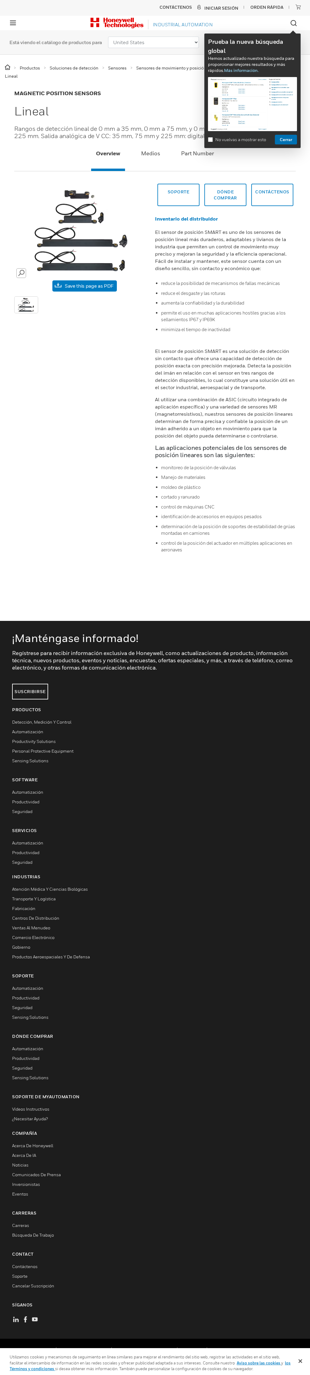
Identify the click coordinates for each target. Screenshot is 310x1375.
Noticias (20, 1164)
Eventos (20, 1193)
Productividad (25, 801)
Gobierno (21, 947)
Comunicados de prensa (36, 1174)
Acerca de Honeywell (32, 1145)
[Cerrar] (300, 1361)
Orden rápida (266, 7)
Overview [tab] (108, 153)
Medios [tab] (150, 153)
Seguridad (22, 811)
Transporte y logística (34, 898)
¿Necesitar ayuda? (30, 1118)
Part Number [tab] (197, 153)
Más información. (241, 70)
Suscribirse (30, 691)
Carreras (20, 1225)
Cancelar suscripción (33, 1285)
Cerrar (286, 139)
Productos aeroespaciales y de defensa (51, 956)
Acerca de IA (24, 1155)
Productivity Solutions (34, 741)
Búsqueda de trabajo (33, 1235)
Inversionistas (26, 1184)
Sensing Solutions (30, 760)
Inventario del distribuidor (186, 219)
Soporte (179, 191)
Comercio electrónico (33, 937)
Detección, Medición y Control (41, 722)
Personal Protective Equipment (43, 751)
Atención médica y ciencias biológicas (50, 889)
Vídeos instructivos (30, 1109)
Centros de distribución (35, 918)
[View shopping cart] (298, 7)
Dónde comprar (225, 194)
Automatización (27, 731)
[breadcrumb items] (8, 67)
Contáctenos (272, 191)
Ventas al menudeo (31, 927)
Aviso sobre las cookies (259, 1362)
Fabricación (23, 908)
